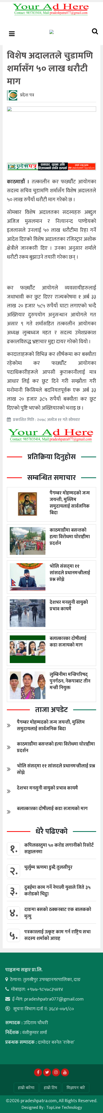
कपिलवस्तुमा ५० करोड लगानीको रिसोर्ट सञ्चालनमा (59, 848)
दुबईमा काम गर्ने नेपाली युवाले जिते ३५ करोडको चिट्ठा (57, 891)
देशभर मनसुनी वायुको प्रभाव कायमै (69, 606)
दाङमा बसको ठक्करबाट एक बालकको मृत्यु (57, 913)
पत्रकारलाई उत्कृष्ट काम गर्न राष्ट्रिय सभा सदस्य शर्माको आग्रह (57, 935)
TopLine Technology (64, 1107)
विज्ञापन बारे (76, 1087)
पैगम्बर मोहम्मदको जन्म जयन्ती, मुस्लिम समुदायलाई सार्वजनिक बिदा (70, 503)
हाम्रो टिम (50, 1087)
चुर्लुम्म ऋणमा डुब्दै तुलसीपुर (48, 867)
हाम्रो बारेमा (26, 1087)
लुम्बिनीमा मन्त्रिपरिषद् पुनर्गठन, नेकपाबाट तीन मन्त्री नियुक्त (70, 681)
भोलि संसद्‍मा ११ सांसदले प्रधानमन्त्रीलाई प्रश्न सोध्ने (70, 573)
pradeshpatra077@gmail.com (54, 999)
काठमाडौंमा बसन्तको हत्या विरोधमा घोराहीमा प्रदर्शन (70, 536)
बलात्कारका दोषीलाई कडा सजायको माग (68, 642)
